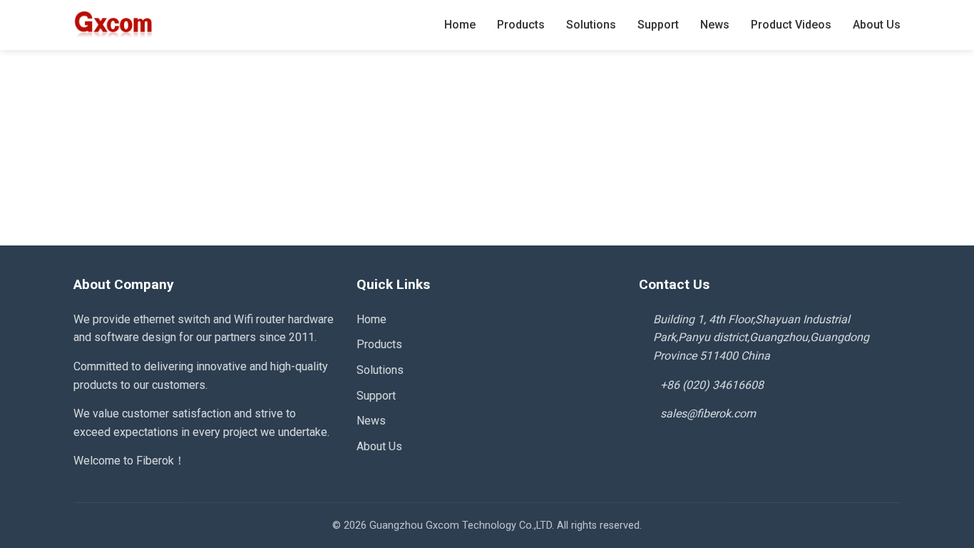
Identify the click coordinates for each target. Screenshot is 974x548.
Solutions (591, 24)
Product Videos (791, 24)
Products (521, 24)
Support (658, 24)
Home (460, 24)
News (714, 24)
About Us (877, 24)
